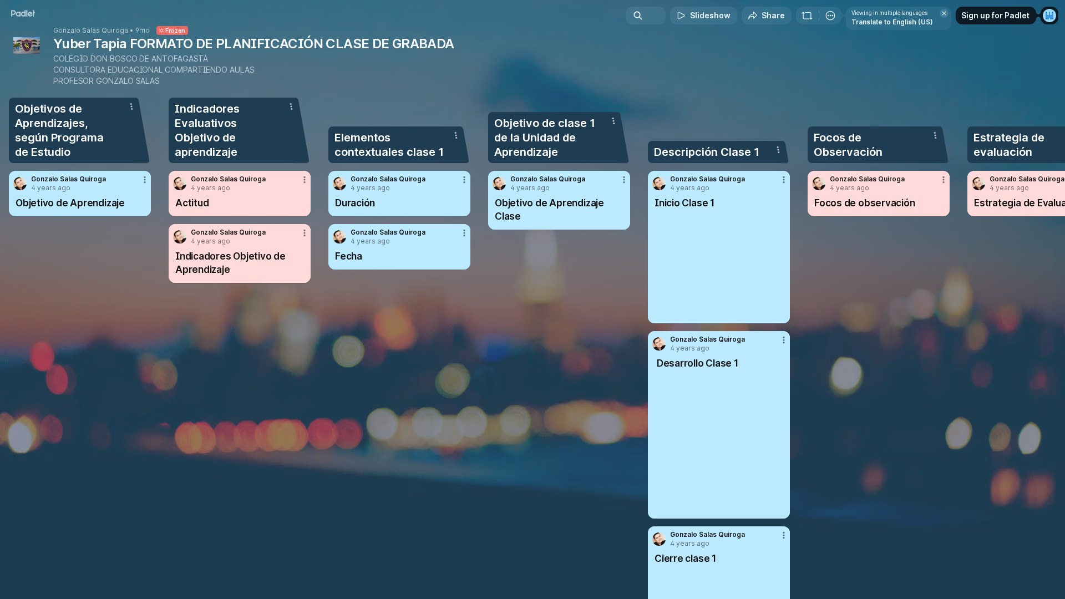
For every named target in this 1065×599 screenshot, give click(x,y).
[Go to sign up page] (1049, 15)
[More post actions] (145, 179)
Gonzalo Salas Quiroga (90, 30)
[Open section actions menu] (131, 106)
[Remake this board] (807, 15)
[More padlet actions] (830, 15)
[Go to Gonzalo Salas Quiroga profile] (20, 183)
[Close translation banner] (944, 13)
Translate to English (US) (892, 22)
